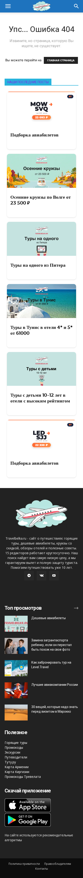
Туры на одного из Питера (37, 265)
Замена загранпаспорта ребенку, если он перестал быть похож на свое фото (51, 644)
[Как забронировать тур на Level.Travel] (16, 668)
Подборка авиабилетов (34, 135)
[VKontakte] (41, 575)
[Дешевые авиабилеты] (16, 624)
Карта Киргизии (17, 772)
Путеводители (16, 757)
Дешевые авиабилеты (48, 618)
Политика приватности (24, 864)
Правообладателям (57, 864)
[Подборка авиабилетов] (41, 109)
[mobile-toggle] (7, 6)
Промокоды (14, 747)
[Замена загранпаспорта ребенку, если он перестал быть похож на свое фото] (16, 646)
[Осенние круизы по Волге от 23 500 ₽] (41, 171)
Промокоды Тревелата (23, 776)
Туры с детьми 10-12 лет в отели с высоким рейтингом (40, 398)
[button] (76, 6)
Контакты (41, 869)
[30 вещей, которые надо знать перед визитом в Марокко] (16, 712)
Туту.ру (10, 762)
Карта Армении (17, 767)
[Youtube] (54, 575)
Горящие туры (16, 742)
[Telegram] (29, 575)
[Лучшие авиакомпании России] (16, 690)
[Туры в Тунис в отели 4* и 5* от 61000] (41, 301)
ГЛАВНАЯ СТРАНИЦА (60, 60)
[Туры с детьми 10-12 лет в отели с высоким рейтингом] (41, 369)
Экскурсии (12, 752)
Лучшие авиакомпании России (54, 684)
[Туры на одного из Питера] (41, 239)
